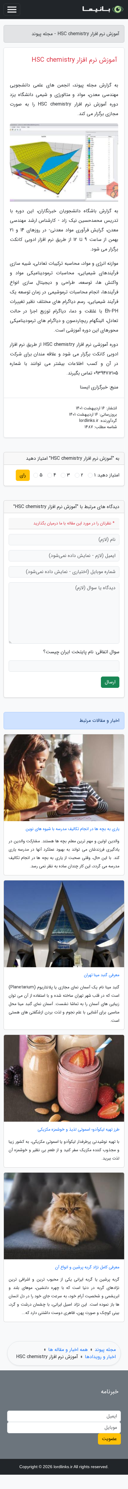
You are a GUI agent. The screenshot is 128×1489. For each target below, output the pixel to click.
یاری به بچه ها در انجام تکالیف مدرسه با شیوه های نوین (72, 829)
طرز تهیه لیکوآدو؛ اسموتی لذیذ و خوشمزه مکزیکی (78, 1129)
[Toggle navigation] (12, 10)
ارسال (110, 682)
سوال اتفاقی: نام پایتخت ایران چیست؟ (81, 652)
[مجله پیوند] (102, 9)
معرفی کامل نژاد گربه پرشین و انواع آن (87, 1267)
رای (23, 475)
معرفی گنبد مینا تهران (101, 975)
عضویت (109, 1438)
